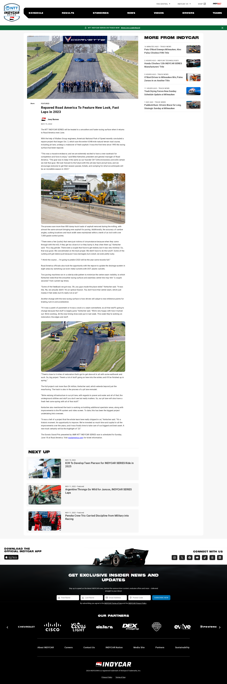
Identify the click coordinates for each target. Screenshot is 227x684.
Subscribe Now (161, 597)
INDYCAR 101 (183, 4)
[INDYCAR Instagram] (174, 557)
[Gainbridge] (156, 627)
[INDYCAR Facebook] (189, 557)
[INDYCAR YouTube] (197, 557)
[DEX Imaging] (52, 627)
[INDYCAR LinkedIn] (220, 557)
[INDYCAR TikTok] (205, 557)
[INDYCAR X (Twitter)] (182, 557)
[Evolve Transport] (104, 627)
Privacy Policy (107, 677)
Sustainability (182, 647)
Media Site (139, 647)
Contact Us (89, 647)
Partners (159, 647)
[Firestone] (130, 627)
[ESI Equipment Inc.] (78, 627)
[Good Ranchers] (208, 627)
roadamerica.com (75, 437)
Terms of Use (120, 677)
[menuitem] (36, 12)
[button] (7, 627)
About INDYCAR (45, 647)
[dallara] (26, 627)
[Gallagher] (182, 627)
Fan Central (162, 4)
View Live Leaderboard (130, 28)
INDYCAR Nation (114, 647)
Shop (200, 4)
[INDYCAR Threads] (212, 557)
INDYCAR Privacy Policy (137, 603)
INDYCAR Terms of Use (113, 603)
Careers (69, 647)
